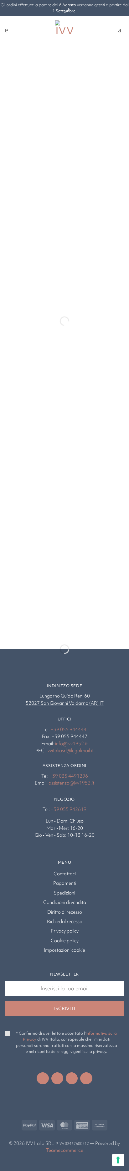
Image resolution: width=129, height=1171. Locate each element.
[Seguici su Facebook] (43, 1078)
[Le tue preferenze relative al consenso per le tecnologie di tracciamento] (118, 1160)
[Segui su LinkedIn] (72, 1078)
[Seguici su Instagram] (57, 1078)
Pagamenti (64, 883)
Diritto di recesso (64, 912)
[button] (8, 30)
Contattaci (65, 874)
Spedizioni (64, 893)
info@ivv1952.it (71, 744)
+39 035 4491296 (68, 776)
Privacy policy (65, 931)
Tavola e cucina (27, 616)
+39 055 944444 (68, 729)
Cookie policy (65, 941)
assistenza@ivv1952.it (71, 783)
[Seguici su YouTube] (86, 1078)
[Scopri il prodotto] (20, 287)
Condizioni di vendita (64, 902)
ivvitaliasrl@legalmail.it (70, 750)
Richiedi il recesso (64, 921)
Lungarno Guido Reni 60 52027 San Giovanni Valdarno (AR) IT (65, 699)
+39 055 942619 (68, 809)
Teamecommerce (64, 1150)
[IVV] (64, 30)
